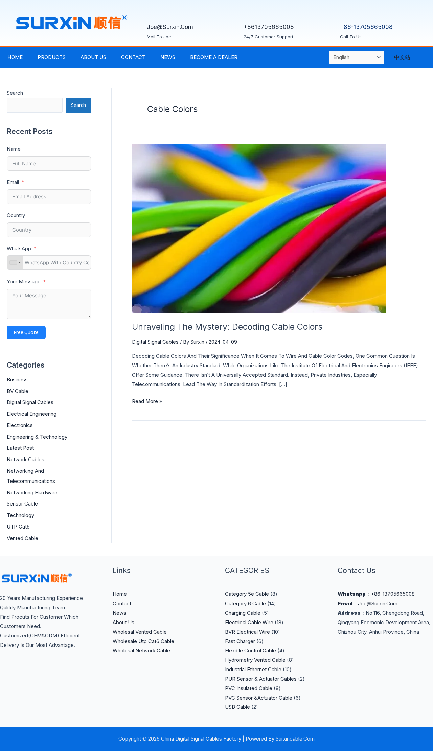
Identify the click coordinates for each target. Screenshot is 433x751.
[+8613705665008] (252, 11)
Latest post (20, 448)
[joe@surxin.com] (155, 11)
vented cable (22, 538)
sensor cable (22, 503)
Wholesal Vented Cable (140, 632)
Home (15, 57)
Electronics (20, 425)
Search (15, 93)
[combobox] (15, 262)
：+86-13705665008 (376, 594)
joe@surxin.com (170, 27)
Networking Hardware (32, 492)
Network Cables (25, 459)
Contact (133, 57)
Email (13, 182)
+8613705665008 (269, 27)
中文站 (402, 57)
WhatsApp (19, 248)
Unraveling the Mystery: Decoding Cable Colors (227, 327)
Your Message (24, 281)
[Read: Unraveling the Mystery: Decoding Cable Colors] (259, 228)
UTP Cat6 (18, 526)
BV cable (17, 391)
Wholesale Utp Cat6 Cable (143, 641)
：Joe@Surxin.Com (367, 603)
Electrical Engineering (31, 413)
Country (16, 215)
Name (14, 149)
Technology (20, 515)
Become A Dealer (213, 57)
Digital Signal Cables (30, 402)
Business (17, 379)
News (167, 57)
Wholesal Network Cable (141, 650)
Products (52, 57)
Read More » (147, 400)
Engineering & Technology (37, 436)
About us (93, 57)
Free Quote (26, 332)
